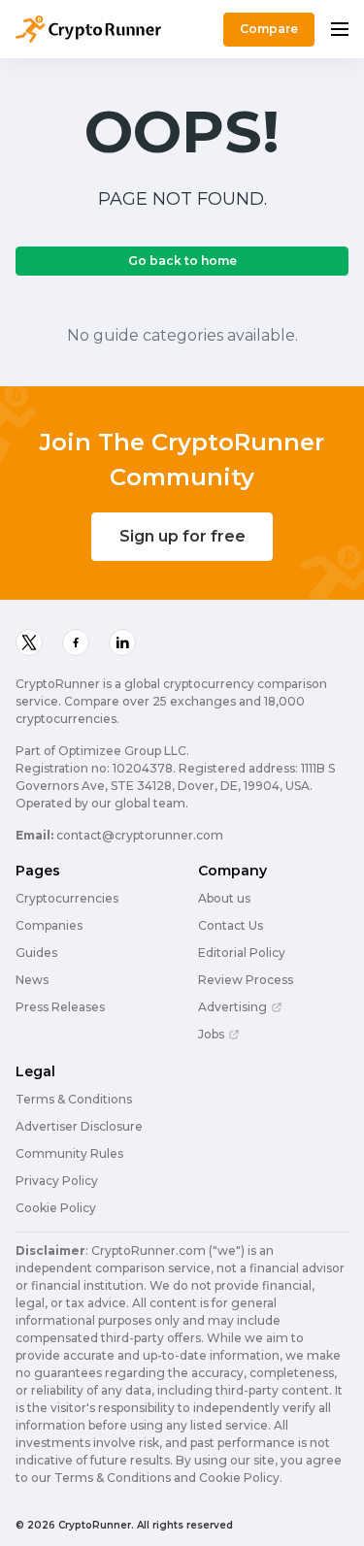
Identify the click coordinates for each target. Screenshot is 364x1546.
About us (224, 899)
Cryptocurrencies (67, 899)
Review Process (245, 980)
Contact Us (230, 926)
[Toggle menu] (339, 29)
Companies (49, 926)
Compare (269, 28)
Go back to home (182, 260)
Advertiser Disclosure (79, 1127)
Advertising (232, 1007)
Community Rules (69, 1154)
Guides (36, 953)
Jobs (211, 1034)
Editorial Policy (241, 953)
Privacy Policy (57, 1181)
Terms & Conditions (74, 1099)
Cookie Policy (56, 1208)
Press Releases (60, 1007)
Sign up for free (182, 536)
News (32, 980)
